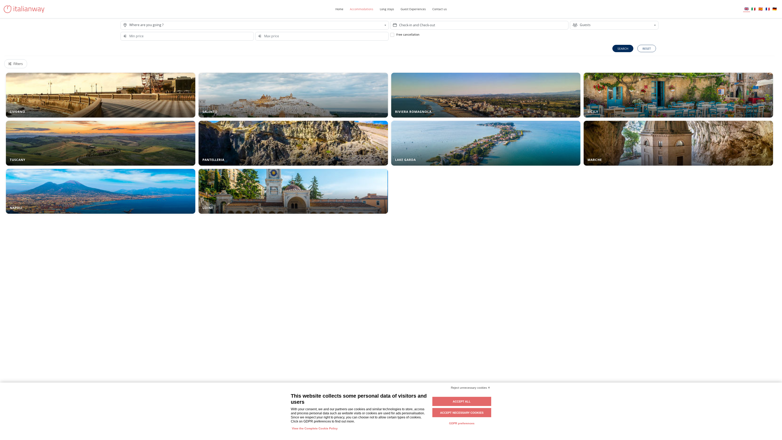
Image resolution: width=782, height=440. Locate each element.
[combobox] (258, 25)
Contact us (439, 9)
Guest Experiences (413, 9)
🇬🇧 (746, 8)
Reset (647, 49)
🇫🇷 (768, 9)
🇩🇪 (774, 9)
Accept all (462, 401)
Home (339, 9)
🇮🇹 (753, 9)
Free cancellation (408, 34)
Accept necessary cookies (461, 412)
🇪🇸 (760, 9)
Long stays (387, 9)
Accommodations (361, 9)
